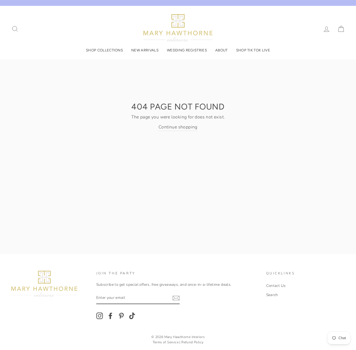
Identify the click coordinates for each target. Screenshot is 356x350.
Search (272, 294)
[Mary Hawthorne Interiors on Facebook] (110, 315)
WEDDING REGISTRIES (187, 50)
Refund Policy (192, 342)
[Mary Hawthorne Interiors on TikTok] (132, 315)
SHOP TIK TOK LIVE (253, 50)
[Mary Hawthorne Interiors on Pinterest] (121, 315)
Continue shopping (178, 127)
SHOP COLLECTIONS (104, 50)
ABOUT (221, 50)
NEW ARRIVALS (145, 50)
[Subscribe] (176, 298)
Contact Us (276, 285)
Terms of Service (166, 342)
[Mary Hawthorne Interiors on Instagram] (99, 315)
